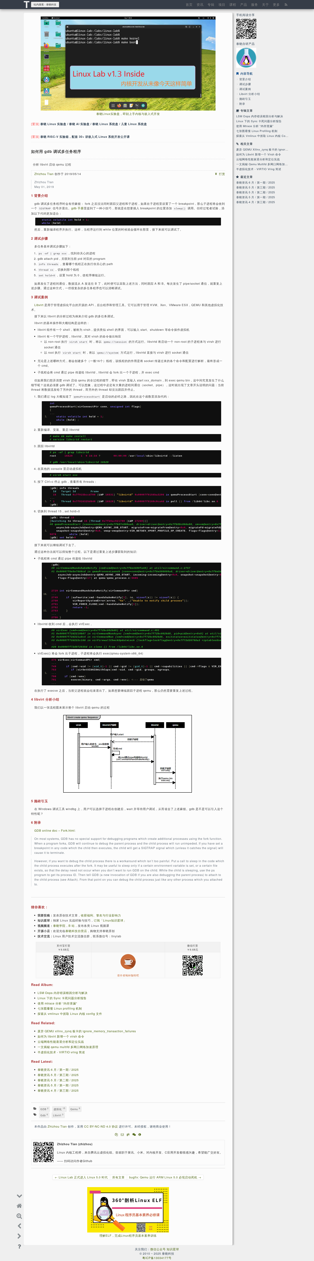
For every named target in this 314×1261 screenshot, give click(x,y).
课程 (232, 4)
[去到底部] (19, 1195)
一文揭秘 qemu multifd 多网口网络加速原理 (265, 164)
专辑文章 (246, 110)
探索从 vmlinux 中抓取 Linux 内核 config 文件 (266, 136)
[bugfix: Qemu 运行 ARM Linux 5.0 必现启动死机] (19, 1236)
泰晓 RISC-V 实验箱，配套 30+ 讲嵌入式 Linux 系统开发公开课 (85, 137)
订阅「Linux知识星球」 (110, 920)
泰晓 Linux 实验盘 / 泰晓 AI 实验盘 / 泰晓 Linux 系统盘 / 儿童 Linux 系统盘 (93, 124)
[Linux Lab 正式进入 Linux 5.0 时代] (19, 1225)
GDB (44, 1109)
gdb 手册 (77, 208)
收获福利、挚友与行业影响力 (101, 915)
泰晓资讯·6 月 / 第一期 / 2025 (255, 182)
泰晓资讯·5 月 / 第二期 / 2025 (255, 192)
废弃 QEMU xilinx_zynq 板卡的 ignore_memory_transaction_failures (87, 1031)
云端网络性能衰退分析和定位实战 (258, 159)
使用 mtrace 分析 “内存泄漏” (254, 126)
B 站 (72, 926)
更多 (276, 4)
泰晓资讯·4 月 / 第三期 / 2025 (255, 202)
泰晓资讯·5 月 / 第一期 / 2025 (255, 197)
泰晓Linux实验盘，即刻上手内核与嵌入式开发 (128, 114)
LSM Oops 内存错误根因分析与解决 (259, 116)
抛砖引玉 (245, 99)
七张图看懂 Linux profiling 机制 (256, 131)
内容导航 (246, 73)
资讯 (200, 4)
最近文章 (246, 177)
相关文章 (246, 144)
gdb (44, 1115)
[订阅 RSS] (286, 4)
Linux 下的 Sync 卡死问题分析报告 (259, 121)
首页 (189, 4)
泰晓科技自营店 (76, 931)
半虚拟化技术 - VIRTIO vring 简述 (258, 169)
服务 (254, 4)
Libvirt (38, 305)
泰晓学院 (59, 926)
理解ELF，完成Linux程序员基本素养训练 (128, 1235)
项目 (221, 4)
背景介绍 (245, 79)
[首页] (19, 1205)
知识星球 (173, 1249)
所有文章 (118, 1177)
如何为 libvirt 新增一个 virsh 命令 (258, 154)
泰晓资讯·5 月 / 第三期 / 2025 (255, 187)
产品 (243, 4)
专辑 (211, 4)
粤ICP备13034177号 (157, 1258)
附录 (242, 103)
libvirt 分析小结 (249, 94)
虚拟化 (59, 1109)
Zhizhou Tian (44, 174)
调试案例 (245, 89)
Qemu (75, 1109)
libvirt (58, 1115)
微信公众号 (158, 1249)
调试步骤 (245, 84)
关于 (265, 4)
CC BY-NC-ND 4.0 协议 (101, 1126)
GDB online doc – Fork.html (54, 830)
